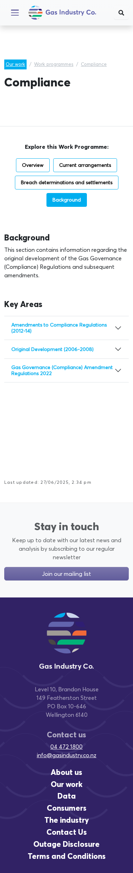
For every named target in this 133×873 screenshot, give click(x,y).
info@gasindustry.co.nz (66, 755)
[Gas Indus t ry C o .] (66, 639)
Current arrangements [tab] (85, 165)
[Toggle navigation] (15, 12)
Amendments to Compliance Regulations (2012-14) (59, 328)
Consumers (67, 808)
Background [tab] (66, 200)
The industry (66, 820)
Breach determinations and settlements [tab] (66, 182)
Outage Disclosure (66, 844)
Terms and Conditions (67, 856)
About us (66, 772)
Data (66, 796)
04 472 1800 (66, 746)
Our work (15, 64)
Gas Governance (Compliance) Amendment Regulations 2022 (62, 370)
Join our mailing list (66, 573)
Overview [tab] (33, 165)
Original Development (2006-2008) (52, 349)
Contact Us (66, 832)
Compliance (94, 64)
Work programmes (53, 64)
